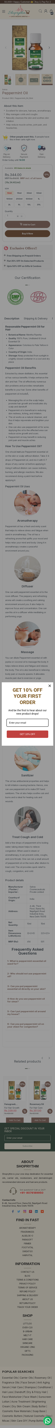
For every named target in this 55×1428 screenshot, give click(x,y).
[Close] (49, 685)
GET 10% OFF (27, 734)
